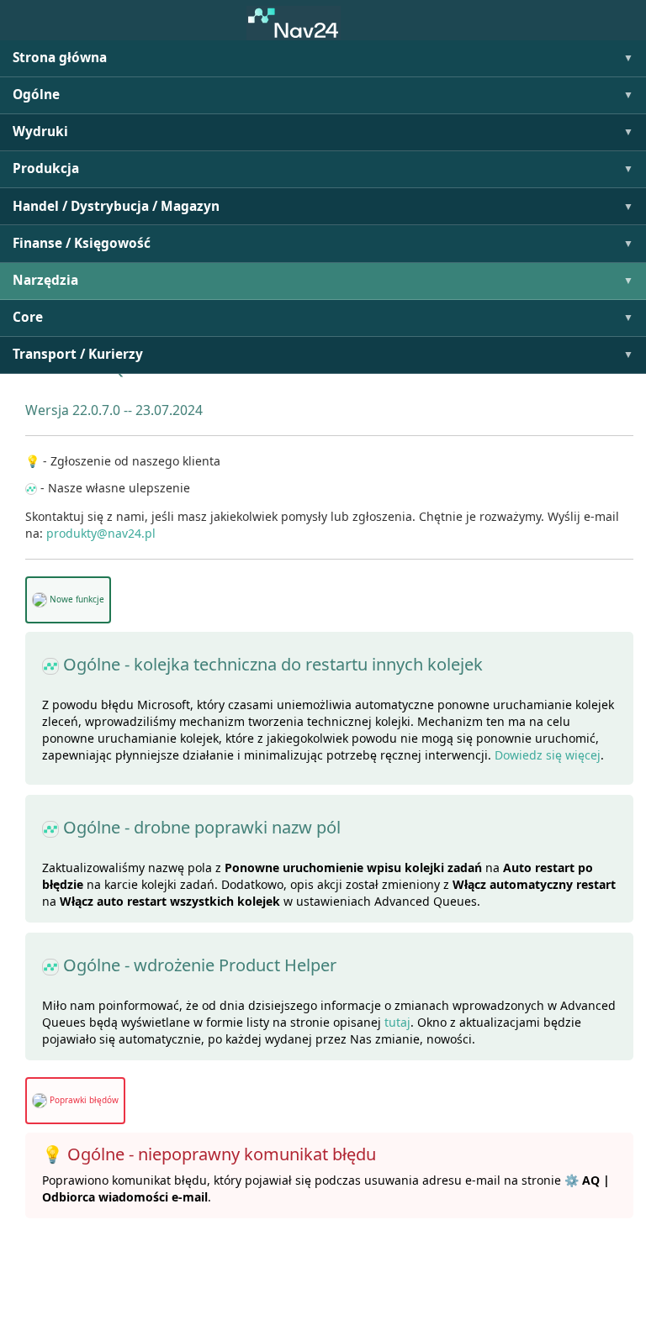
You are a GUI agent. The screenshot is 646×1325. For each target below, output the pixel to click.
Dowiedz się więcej (548, 755)
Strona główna (60, 57)
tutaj (397, 1022)
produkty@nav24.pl (101, 533)
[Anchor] (19, 410)
